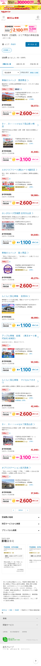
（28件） (31, 187)
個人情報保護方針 (14, 631)
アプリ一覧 (5, 649)
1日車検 (5, 50)
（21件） (31, 143)
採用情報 (24, 631)
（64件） (31, 485)
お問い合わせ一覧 (14, 649)
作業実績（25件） (20, 400)
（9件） (30, 354)
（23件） (31, 441)
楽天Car (4, 610)
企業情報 (5, 631)
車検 (10, 610)
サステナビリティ (25, 649)
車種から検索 (34, 72)
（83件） (31, 270)
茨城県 (17, 610)
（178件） (31, 99)
